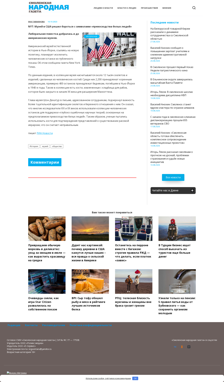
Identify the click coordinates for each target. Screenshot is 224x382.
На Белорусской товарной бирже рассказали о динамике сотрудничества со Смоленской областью (170, 33)
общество (57, 146)
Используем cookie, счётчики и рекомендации (108, 378)
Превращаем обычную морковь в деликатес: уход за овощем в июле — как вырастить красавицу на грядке (47, 252)
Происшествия (149, 8)
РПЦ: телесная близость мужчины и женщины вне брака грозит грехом (133, 301)
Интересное (91, 36)
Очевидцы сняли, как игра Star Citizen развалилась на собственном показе (43, 303)
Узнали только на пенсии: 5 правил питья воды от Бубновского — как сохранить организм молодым (177, 305)
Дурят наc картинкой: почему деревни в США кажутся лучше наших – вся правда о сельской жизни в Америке (89, 252)
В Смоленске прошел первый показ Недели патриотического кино (171, 68)
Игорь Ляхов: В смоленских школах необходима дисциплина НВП (171, 93)
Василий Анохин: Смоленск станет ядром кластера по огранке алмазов (172, 106)
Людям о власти (103, 8)
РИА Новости (45, 133)
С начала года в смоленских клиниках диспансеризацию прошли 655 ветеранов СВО (173, 120)
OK (135, 378)
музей (45, 146)
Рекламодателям (53, 325)
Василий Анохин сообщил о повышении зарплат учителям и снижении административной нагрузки (169, 53)
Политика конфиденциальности (91, 325)
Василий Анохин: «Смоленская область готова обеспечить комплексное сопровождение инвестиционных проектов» (168, 137)
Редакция (14, 325)
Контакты (31, 325)
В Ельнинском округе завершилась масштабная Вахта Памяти (171, 81)
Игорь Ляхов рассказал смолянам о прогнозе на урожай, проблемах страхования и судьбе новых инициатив (171, 157)
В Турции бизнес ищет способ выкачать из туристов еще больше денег (174, 250)
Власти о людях (126, 8)
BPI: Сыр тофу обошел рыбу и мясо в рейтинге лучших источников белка (88, 303)
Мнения (166, 8)
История (34, 146)
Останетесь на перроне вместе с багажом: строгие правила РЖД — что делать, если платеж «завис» (133, 252)
